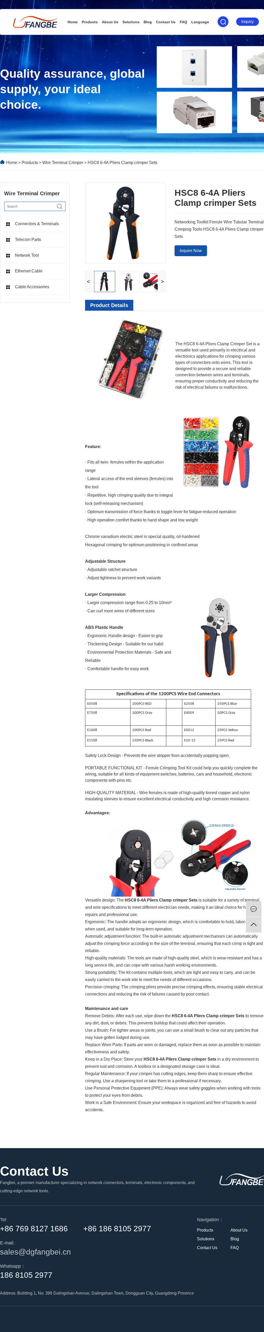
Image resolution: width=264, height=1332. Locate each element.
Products (90, 22)
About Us (110, 22)
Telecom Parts (28, 239)
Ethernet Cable (29, 271)
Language (200, 22)
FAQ (183, 22)
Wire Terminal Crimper (63, 162)
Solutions (130, 22)
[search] (59, 206)
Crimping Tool (172, 768)
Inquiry (247, 21)
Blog (148, 22)
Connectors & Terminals (37, 224)
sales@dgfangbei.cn (35, 1252)
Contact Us (166, 22)
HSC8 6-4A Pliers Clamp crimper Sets (161, 900)
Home (73, 22)
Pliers (210, 344)
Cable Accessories (32, 287)
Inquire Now (191, 250)
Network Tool (27, 255)
